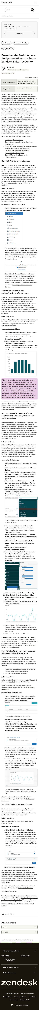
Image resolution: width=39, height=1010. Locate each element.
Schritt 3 (12, 682)
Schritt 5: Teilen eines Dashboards (16, 155)
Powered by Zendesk (22, 1005)
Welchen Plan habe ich (31, 77)
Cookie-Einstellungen (20, 996)
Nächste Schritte (10, 157)
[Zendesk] (19, 982)
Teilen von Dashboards (25, 888)
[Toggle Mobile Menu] (36, 3)
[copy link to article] (2, 48)
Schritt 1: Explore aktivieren (14, 140)
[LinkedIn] (12, 48)
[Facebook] (6, 48)
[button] (18, 951)
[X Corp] (9, 48)
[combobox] (19, 927)
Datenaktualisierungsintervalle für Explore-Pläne (18, 397)
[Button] (3, 914)
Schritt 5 (33, 791)
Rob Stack (10, 67)
